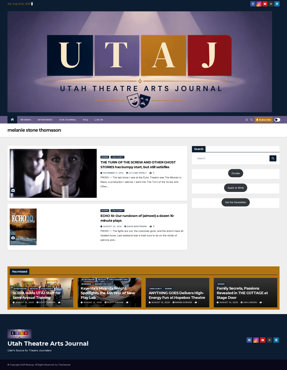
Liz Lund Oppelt (138, 173)
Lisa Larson (250, 302)
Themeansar (64, 364)
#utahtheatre (20, 289)
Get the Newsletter (235, 202)
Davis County (156, 289)
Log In (99, 119)
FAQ (85, 119)
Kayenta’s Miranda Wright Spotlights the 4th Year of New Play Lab (108, 293)
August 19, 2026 (25, 302)
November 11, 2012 (113, 173)
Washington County (104, 284)
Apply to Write (236, 187)
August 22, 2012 (112, 226)
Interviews (45, 119)
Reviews (25, 119)
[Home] (12, 119)
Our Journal (67, 119)
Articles (34, 289)
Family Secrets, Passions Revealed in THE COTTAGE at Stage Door (242, 293)
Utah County (117, 157)
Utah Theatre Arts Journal (47, 343)
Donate (236, 173)
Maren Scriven (184, 302)
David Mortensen (137, 226)
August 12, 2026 (93, 302)
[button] (251, 119)
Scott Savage (47, 302)
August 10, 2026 (161, 302)
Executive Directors (118, 279)
